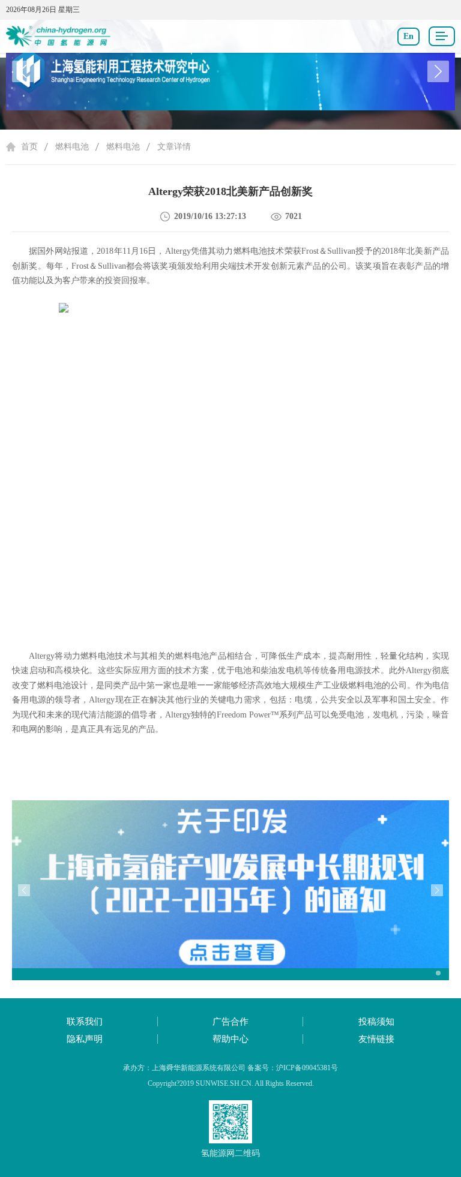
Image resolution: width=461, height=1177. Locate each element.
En (408, 36)
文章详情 (174, 146)
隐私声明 (85, 1039)
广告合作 (230, 1021)
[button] (438, 71)
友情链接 (376, 1039)
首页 (29, 146)
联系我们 (85, 1021)
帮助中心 (230, 1039)
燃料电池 (72, 146)
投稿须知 (376, 1021)
